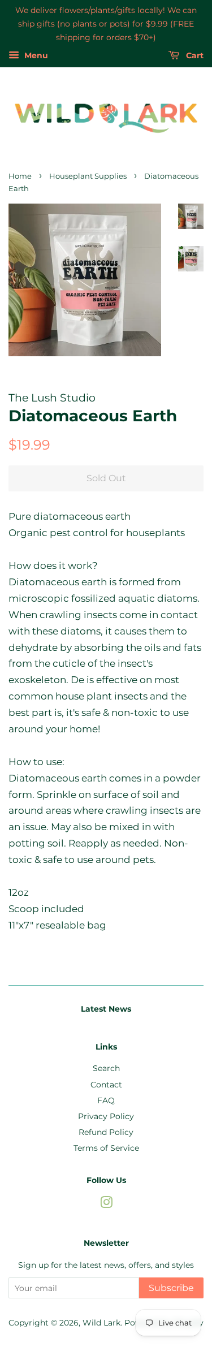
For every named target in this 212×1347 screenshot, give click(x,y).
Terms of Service (106, 1148)
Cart (194, 56)
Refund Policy (106, 1132)
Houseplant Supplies (88, 176)
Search (106, 1068)
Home (20, 176)
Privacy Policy (106, 1116)
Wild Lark (101, 1323)
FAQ (106, 1100)
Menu (35, 56)
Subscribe (171, 1288)
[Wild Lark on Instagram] (106, 1204)
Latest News (106, 1009)
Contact (106, 1085)
